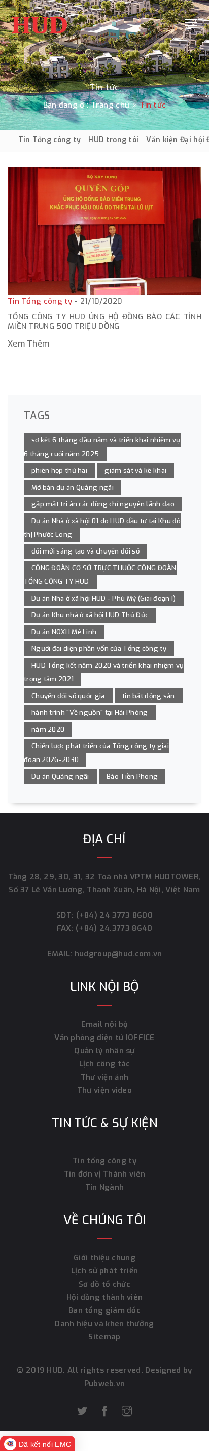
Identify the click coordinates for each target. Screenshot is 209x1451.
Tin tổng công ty (104, 1161)
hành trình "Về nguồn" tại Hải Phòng (89, 712)
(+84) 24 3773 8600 (114, 915)
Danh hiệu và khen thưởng (104, 1324)
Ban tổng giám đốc (104, 1310)
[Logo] (39, 22)
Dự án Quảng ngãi (60, 776)
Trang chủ (110, 105)
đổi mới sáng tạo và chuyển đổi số (85, 551)
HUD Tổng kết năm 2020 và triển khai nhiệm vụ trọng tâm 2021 (104, 672)
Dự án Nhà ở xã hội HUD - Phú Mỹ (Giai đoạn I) (103, 598)
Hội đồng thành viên (104, 1297)
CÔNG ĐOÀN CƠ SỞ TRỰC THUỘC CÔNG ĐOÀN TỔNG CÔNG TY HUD (100, 575)
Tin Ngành (104, 1187)
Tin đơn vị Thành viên (104, 1174)
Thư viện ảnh (105, 1077)
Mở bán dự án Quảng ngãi (72, 487)
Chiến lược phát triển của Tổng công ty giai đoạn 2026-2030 (96, 753)
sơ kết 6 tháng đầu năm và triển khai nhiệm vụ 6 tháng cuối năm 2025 (102, 447)
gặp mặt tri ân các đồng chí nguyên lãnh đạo (103, 504)
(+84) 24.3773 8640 (114, 928)
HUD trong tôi (113, 140)
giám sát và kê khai (135, 470)
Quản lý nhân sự (104, 1051)
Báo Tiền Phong (132, 776)
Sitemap (104, 1337)
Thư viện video (104, 1090)
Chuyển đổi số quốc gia (68, 696)
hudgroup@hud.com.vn (117, 954)
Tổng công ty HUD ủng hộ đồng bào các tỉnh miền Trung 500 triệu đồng (104, 322)
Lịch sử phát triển (104, 1271)
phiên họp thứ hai (59, 470)
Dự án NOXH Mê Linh (63, 632)
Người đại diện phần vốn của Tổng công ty (98, 648)
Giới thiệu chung (104, 1258)
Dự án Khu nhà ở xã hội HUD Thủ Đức (89, 615)
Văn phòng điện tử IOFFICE (104, 1037)
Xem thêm (28, 343)
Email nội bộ (104, 1024)
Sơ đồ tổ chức (104, 1284)
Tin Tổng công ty (49, 140)
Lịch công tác (104, 1064)
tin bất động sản (148, 696)
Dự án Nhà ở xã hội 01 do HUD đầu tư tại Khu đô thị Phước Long (102, 527)
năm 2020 (47, 729)
